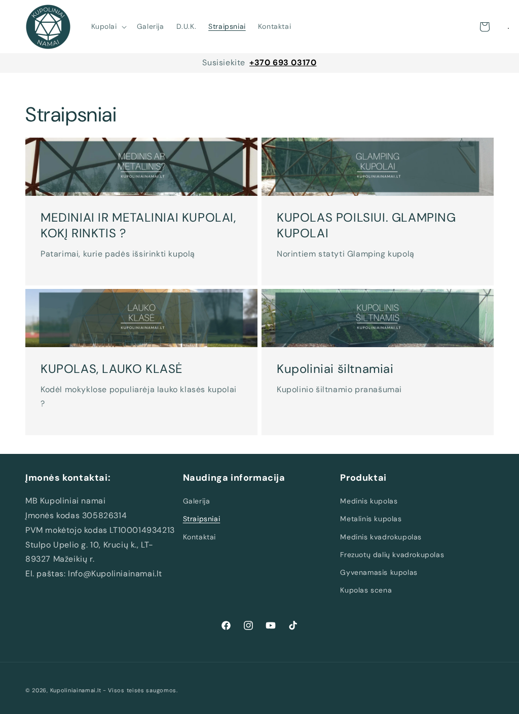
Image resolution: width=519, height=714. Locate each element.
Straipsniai (201, 518)
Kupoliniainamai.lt (75, 690)
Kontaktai (199, 536)
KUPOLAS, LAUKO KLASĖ (112, 368)
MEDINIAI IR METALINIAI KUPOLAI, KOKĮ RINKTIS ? (138, 224)
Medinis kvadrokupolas (381, 536)
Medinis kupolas (368, 501)
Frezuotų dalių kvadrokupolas (392, 554)
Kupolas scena (366, 590)
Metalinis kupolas (370, 518)
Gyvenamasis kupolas (378, 572)
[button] (108, 26)
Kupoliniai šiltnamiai (335, 368)
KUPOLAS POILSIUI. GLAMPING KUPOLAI (366, 224)
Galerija (196, 501)
